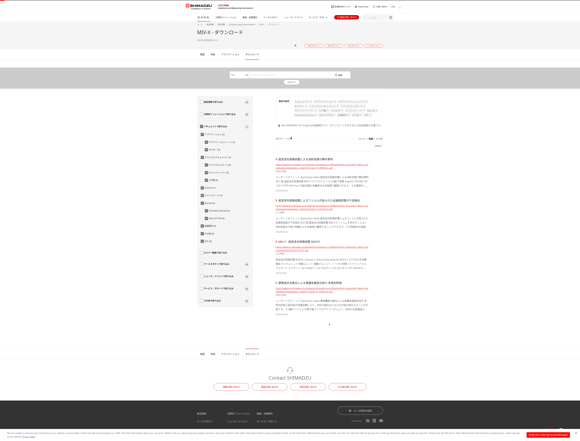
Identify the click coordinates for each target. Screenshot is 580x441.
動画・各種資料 (265, 413)
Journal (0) (210, 203)
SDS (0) (208, 241)
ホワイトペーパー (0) (219, 172)
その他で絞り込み (212, 300)
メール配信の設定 (363, 410)
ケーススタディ (205, 421)
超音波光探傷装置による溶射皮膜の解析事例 (305, 159)
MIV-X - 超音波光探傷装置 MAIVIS (299, 241)
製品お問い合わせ (269, 386)
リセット (291, 82)
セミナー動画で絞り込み (215, 252)
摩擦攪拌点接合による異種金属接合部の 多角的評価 (310, 283)
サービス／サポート (267, 421)
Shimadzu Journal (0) (219, 210)
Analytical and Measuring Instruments (235, 8)
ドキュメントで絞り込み (215, 126)
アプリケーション (230, 54)
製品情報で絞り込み (213, 101)
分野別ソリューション (238, 413)
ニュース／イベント (237, 421)
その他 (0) (209, 233)
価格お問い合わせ (231, 386)
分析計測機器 (223, 5)
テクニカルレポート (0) (220, 164)
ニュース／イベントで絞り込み (219, 276)
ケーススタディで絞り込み (216, 263)
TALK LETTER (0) (216, 218)
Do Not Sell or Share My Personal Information (548, 435)
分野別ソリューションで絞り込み (220, 114)
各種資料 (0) (210, 225)
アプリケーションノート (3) (222, 142)
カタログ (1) (210, 187)
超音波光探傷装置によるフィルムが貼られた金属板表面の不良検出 (319, 200)
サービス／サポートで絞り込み (219, 288)
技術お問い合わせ (308, 386)
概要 (202, 54)
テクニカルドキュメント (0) (218, 157)
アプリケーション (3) (215, 134)
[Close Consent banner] (576, 433)
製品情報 (201, 413)
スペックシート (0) (213, 195)
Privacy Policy (29, 436)
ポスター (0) (214, 149)
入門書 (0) (213, 180)
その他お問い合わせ (347, 386)
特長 (213, 54)
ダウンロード (252, 54)
